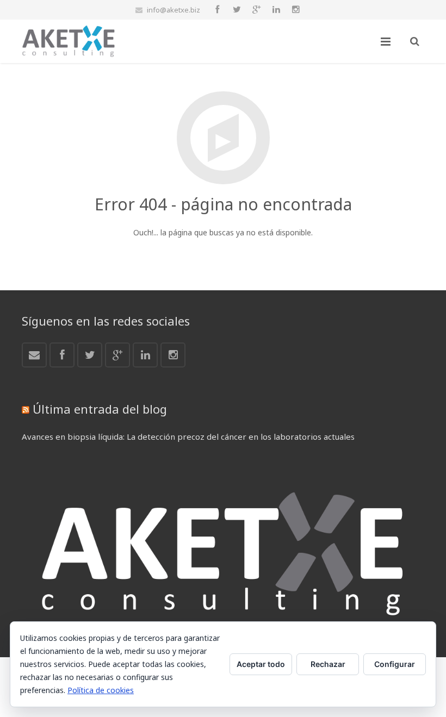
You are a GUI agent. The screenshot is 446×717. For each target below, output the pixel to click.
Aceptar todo (261, 664)
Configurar (394, 664)
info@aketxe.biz (173, 10)
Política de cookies (100, 690)
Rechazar (328, 664)
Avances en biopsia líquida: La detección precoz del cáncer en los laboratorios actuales (188, 436)
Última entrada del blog (100, 409)
